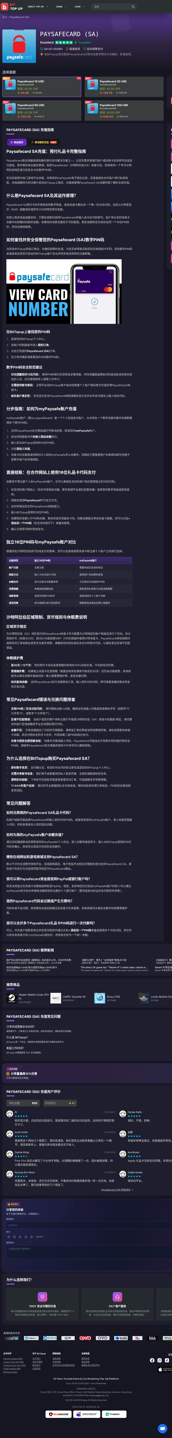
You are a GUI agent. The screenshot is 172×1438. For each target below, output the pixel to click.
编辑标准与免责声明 (90, 1365)
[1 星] (8, 1236)
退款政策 (57, 1358)
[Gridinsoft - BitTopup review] (86, 1414)
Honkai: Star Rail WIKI (13, 1362)
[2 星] (14, 1236)
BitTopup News (10, 1372)
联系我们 (36, 1365)
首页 (4, 17)
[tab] (17, 142)
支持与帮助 (37, 1362)
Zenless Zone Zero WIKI (14, 1365)
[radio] (16, 1116)
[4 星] (25, 1236)
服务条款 (85, 1358)
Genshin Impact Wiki (13, 1358)
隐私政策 (85, 1362)
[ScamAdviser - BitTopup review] (59, 1414)
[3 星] (20, 1236)
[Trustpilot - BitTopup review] (114, 1414)
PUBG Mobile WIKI (12, 1368)
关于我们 (36, 1358)
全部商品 (36, 1368)
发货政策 (57, 1362)
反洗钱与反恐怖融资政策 (64, 1365)
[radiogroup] (21, 1116)
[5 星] (31, 1236)
